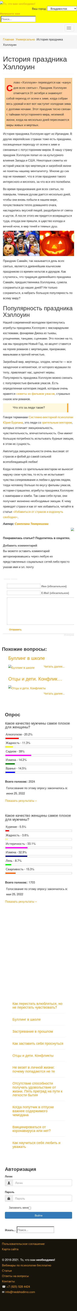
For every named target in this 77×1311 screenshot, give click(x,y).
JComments (69, 635)
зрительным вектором (57, 422)
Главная (8, 39)
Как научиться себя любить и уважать (36, 1144)
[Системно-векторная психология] (2, 1297)
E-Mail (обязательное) (55, 593)
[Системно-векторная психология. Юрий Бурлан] (3, 1297)
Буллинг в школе (26, 657)
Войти (38, 1215)
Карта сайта (10, 1249)
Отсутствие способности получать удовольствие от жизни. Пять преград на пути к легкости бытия (37, 1088)
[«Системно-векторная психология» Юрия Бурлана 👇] (3, 1302)
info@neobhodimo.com (20, 1292)
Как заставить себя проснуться (37, 1043)
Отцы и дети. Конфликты (33, 1055)
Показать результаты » (21, 800)
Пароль (9, 1192)
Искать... (10, 1230)
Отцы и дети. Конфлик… (35, 678)
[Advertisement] (38, 950)
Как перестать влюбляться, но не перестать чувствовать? (37, 1005)
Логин (8, 1176)
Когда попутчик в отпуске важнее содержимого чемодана (33, 1110)
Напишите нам (10, 13)
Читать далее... (54, 666)
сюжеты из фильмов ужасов (35, 393)
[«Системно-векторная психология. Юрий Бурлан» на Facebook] (2, 1302)
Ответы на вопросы (15, 1276)
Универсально (25, 39)
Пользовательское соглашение (23, 1244)
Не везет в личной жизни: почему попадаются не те (33, 1069)
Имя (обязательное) (54, 586)
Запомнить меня (18, 1207)
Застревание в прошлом (32, 1031)
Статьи (7, 1270)
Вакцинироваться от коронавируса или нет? (31, 1128)
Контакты (8, 1281)
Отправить (15, 629)
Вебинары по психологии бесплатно (26, 1265)
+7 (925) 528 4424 (18, 1286)
